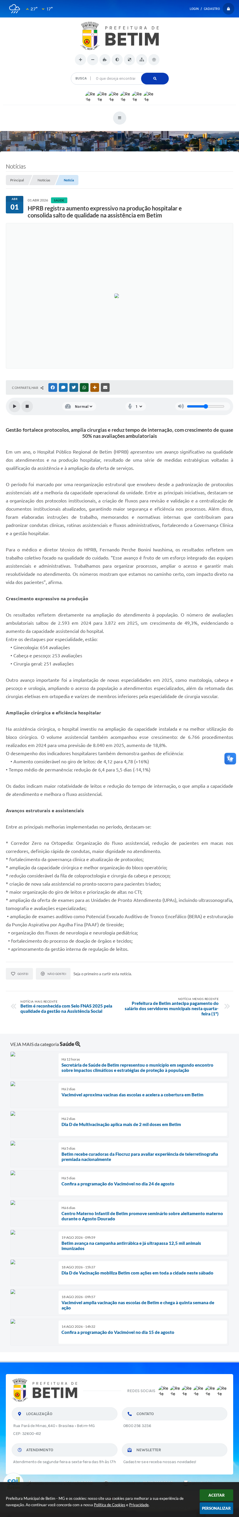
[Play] (14, 406)
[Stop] (27, 406)
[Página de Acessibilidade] (153, 59)
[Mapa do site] (141, 59)
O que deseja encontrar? (119, 70)
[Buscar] (155, 78)
